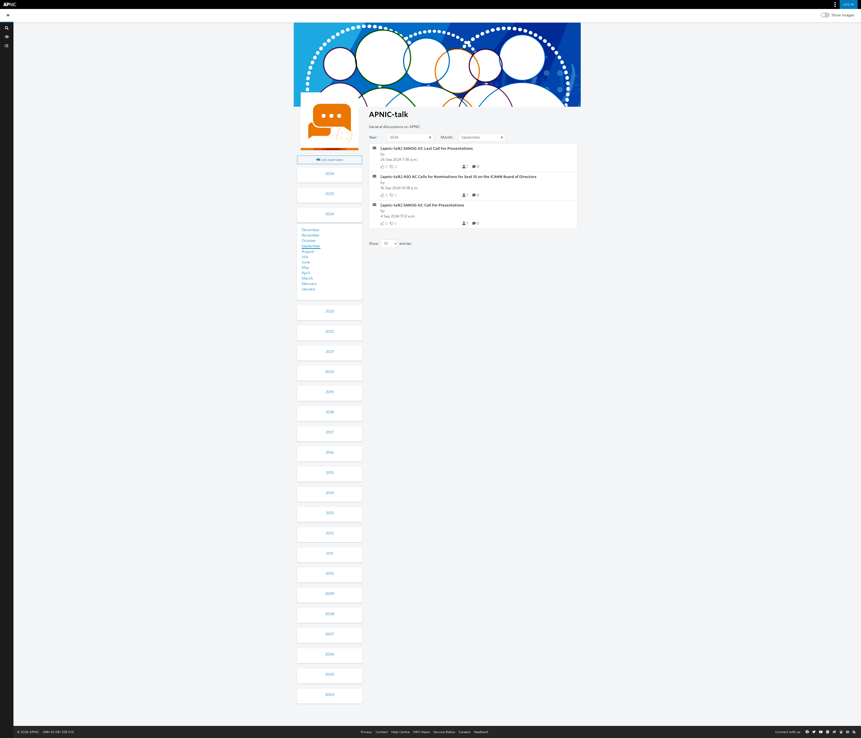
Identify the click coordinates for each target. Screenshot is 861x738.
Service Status (444, 732)
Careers (464, 732)
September (311, 246)
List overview (331, 160)
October (309, 241)
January (308, 289)
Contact (382, 732)
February (309, 284)
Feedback (481, 732)
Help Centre (400, 732)
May (305, 267)
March (307, 278)
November (311, 235)
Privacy (366, 732)
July (305, 257)
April (306, 273)
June (306, 262)
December (311, 230)
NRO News (421, 732)
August (308, 251)
